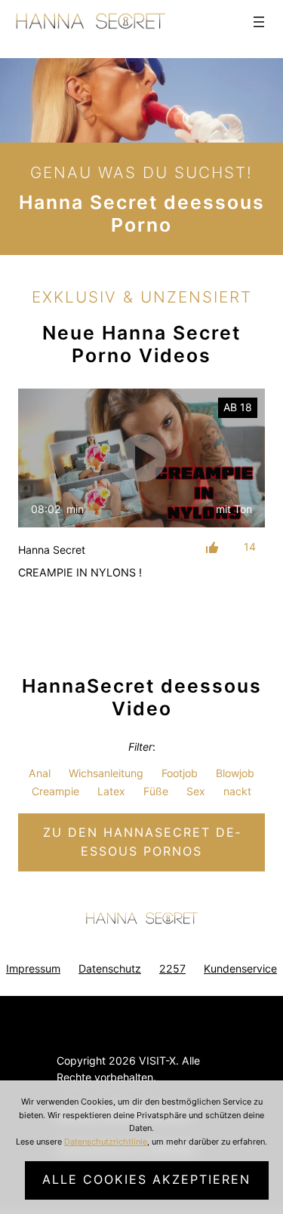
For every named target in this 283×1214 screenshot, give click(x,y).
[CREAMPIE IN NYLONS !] (141, 458)
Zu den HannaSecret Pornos (141, 842)
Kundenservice (240, 968)
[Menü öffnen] (259, 22)
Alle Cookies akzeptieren (146, 1179)
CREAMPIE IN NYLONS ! (80, 572)
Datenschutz (109, 968)
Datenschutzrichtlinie (105, 1141)
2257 (172, 968)
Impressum (33, 968)
